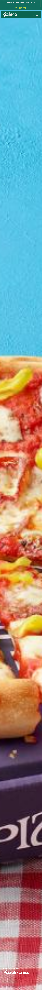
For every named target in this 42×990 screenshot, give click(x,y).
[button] (37, 15)
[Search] (32, 15)
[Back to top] (35, 983)
